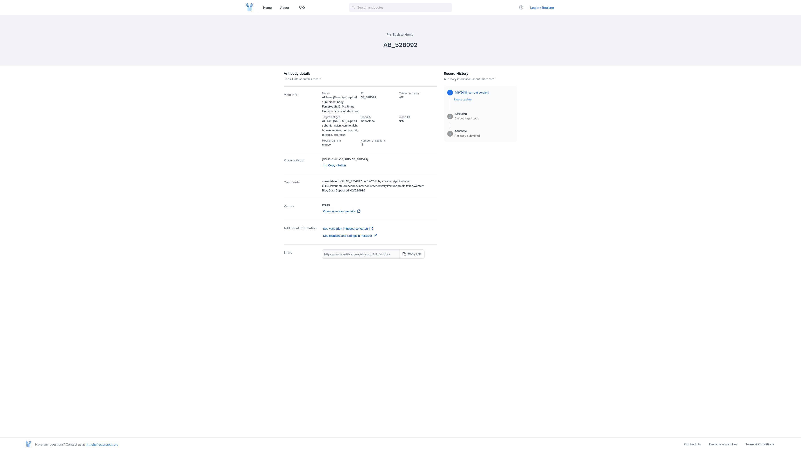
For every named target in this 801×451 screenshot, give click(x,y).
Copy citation (337, 165)
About (284, 7)
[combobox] (401, 7)
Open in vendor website (339, 211)
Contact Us (692, 444)
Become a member (723, 444)
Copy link (414, 254)
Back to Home (403, 34)
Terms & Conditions (760, 444)
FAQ (301, 7)
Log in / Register (542, 7)
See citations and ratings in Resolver (347, 235)
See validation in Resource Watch (345, 228)
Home (267, 7)
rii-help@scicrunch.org (102, 444)
